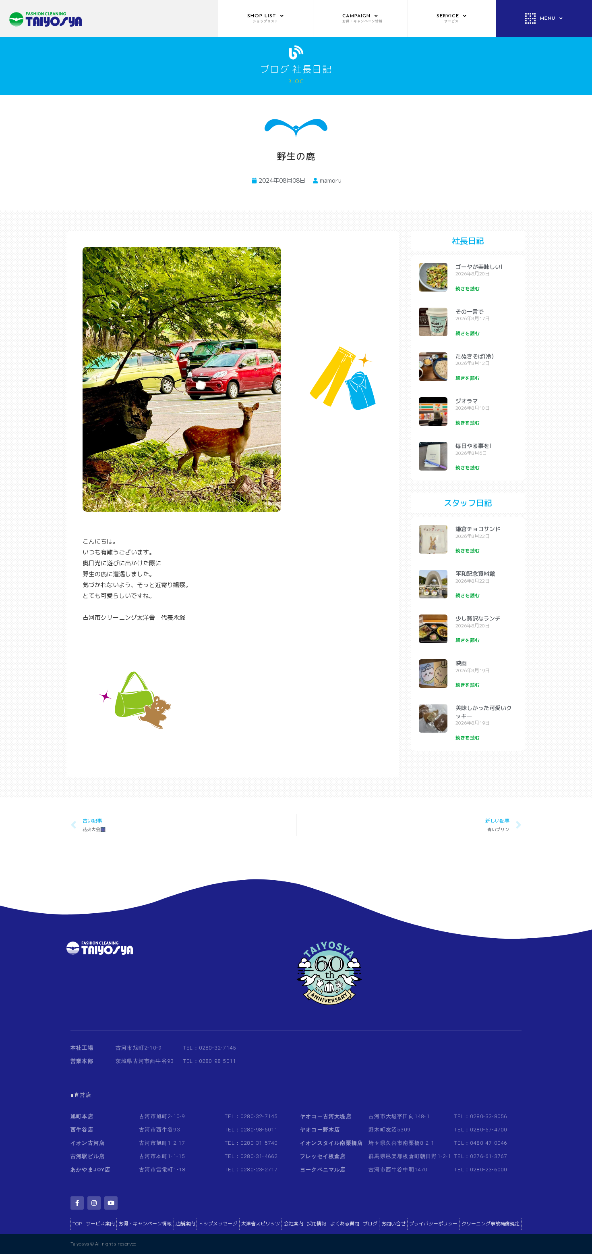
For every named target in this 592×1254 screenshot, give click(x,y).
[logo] (109, 18)
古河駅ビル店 (87, 1156)
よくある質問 (344, 1223)
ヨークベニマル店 (323, 1170)
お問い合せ (393, 1223)
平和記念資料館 (475, 573)
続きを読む (467, 288)
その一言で (469, 311)
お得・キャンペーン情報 (145, 1223)
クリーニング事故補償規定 (491, 1223)
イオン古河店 (87, 1143)
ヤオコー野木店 (320, 1130)
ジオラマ (466, 401)
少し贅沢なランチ (478, 618)
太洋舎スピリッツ (260, 1223)
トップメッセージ (218, 1223)
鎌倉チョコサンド (478, 529)
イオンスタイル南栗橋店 (331, 1143)
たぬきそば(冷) (474, 356)
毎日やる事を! (473, 446)
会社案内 (293, 1223)
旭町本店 (81, 1116)
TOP (77, 1223)
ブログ (370, 1223)
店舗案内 (185, 1223)
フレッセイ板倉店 (323, 1156)
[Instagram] (94, 1203)
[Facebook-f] (77, 1203)
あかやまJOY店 (90, 1170)
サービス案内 (100, 1223)
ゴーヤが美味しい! (479, 267)
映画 (461, 663)
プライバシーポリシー (433, 1223)
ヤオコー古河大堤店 (326, 1116)
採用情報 (316, 1223)
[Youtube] (111, 1203)
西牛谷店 (81, 1130)
